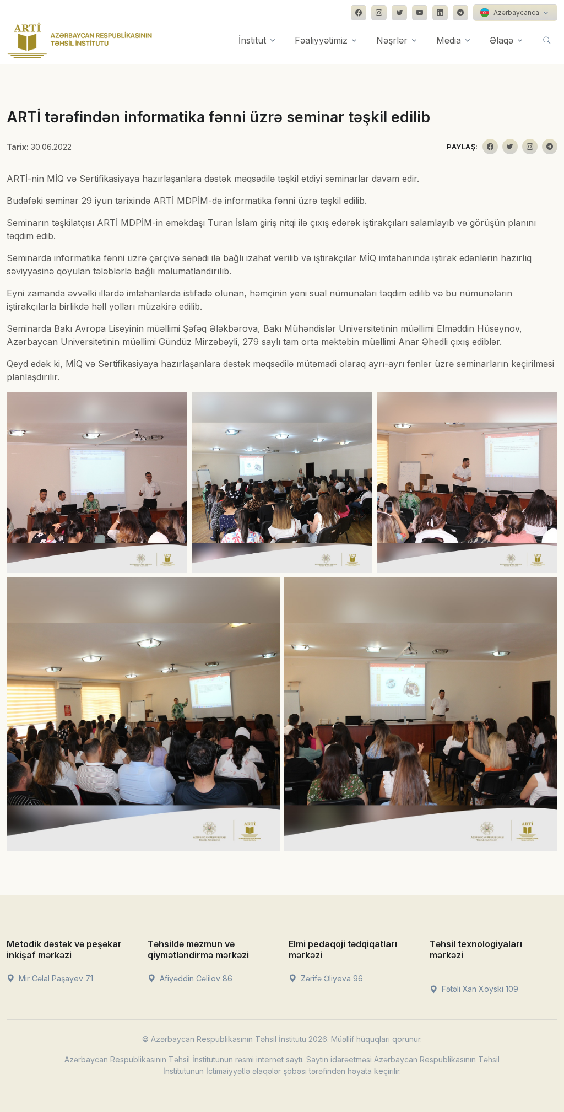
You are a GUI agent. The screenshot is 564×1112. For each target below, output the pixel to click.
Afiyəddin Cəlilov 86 (195, 978)
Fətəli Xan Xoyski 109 (479, 989)
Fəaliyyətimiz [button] (321, 40)
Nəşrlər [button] (392, 40)
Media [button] (448, 40)
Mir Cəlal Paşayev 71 (55, 978)
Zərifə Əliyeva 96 (331, 978)
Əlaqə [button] (501, 40)
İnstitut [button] (252, 40)
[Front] (80, 40)
